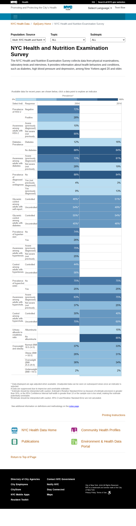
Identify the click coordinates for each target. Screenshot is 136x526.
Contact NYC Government (61, 479)
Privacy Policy (90, 492)
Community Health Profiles (100, 430)
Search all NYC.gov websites (111, 2)
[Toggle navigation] (15, 16)
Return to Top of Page (23, 457)
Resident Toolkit (20, 499)
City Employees (19, 484)
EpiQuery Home (42, 23)
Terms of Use (102, 492)
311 (93, 2)
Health (25, 2)
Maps (50, 494)
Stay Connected (55, 489)
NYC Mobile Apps (20, 494)
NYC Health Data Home (39, 430)
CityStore (16, 489)
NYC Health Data (20, 23)
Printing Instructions (113, 415)
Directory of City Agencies (25, 479)
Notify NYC (53, 484)
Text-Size (120, 7)
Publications (30, 441)
